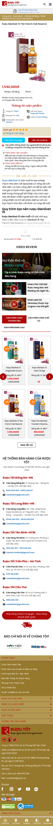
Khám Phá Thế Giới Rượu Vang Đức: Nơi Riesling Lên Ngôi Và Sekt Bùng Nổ (38, 288)
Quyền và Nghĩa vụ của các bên (15, 692)
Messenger (47, 823)
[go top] (49, 808)
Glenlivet (9, 122)
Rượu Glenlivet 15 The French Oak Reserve (14, 422)
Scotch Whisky (42, 117)
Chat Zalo (37, 823)
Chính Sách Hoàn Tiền (11, 665)
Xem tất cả (26, 445)
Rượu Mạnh (18, 16)
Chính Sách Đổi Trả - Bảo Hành (15, 674)
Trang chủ (6, 16)
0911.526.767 (12, 548)
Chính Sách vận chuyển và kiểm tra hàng (19, 669)
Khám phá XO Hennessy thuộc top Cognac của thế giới (38, 303)
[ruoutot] (14, 4)
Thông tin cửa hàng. (14, 133)
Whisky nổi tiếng (32, 16)
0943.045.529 (27, 519)
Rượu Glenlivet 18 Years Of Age (39, 369)
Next (49, 376)
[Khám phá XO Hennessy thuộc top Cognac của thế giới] (14, 304)
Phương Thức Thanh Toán (12, 683)
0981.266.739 (12, 599)
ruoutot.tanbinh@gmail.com (20, 552)
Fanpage (26, 823)
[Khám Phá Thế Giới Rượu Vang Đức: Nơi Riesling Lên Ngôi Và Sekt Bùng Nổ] (14, 288)
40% (17, 116)
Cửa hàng (16, 823)
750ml (28, 91)
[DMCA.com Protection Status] (8, 806)
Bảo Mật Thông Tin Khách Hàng (15, 678)
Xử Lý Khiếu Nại (8, 688)
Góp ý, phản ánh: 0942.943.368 (15, 774)
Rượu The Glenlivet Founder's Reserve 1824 (39, 423)
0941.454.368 (12, 490)
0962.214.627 (27, 490)
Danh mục (5, 823)
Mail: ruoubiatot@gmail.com (13, 778)
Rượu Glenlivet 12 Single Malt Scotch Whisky (14, 369)
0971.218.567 (25, 548)
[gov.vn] (26, 806)
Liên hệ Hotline (39, 140)
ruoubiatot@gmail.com (17, 494)
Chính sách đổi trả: (13, 163)
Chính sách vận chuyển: (16, 152)
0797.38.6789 (12, 574)
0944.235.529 (12, 519)
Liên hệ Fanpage (13, 140)
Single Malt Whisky (37, 113)
